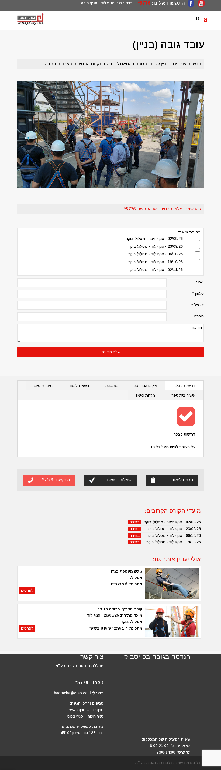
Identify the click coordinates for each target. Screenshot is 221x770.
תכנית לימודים (180, 480)
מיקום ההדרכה (145, 385)
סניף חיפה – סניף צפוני (85, 716)
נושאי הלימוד (79, 385)
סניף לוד (108, 3)
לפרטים (27, 590)
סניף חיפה (89, 3)
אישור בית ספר (183, 395)
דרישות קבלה (184, 385)
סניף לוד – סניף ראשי (86, 710)
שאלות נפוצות (119, 480)
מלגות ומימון (145, 395)
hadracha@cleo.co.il (72, 693)
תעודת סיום (43, 385)
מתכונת (111, 385)
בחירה (135, 522)
